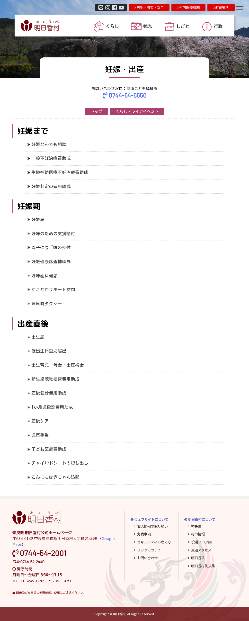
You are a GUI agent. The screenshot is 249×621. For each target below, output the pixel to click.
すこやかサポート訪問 (53, 290)
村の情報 (198, 533)
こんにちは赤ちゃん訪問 (55, 477)
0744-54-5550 (127, 95)
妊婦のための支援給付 (53, 234)
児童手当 (40, 435)
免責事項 (144, 533)
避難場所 (221, 7)
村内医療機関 (189, 7)
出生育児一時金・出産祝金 (57, 365)
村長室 (196, 526)
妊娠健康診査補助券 (51, 262)
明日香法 (198, 557)
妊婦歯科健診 (44, 276)
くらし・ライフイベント (137, 111)
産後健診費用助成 (48, 393)
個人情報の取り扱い (152, 526)
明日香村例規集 (203, 565)
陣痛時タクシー (46, 304)
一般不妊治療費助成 (51, 158)
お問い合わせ (147, 557)
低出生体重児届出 (48, 351)
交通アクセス (201, 549)
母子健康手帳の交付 (51, 247)
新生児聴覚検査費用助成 (55, 379)
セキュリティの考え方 (154, 541)
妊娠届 (37, 219)
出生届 (37, 337)
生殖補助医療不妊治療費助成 (59, 172)
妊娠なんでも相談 (48, 144)
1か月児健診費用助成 (52, 407)
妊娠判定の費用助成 (51, 186)
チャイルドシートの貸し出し (59, 463)
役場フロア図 (201, 541)
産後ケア (40, 421)
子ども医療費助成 (48, 449)
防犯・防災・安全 (150, 7)
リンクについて (149, 549)
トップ (96, 111)
